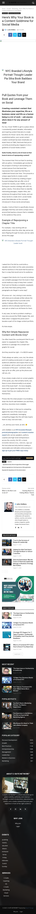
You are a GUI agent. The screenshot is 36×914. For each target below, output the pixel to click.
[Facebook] (10, 35)
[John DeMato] (3, 30)
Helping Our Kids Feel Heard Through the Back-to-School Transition (22, 551)
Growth (9, 8)
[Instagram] (16, 809)
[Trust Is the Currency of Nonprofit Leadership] (7, 542)
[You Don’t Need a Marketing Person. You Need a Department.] (7, 705)
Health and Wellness (5, 554)
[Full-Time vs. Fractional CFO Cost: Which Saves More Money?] (7, 689)
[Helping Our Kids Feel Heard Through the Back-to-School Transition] (7, 552)
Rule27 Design (30, 908)
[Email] (24, 35)
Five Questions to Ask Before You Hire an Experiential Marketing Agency (22, 715)
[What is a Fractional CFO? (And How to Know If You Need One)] (7, 647)
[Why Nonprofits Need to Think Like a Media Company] (7, 725)
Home (3, 8)
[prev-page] (3, 571)
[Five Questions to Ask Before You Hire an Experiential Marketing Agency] (7, 715)
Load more (17, 654)
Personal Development (14, 13)
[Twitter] (15, 35)
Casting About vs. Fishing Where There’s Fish (27, 493)
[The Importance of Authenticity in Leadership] (7, 615)
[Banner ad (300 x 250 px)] (18, 602)
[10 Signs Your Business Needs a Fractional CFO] (7, 625)
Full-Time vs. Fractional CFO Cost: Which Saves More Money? (22, 689)
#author (10, 461)
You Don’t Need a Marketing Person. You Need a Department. (22, 705)
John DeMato (12, 29)
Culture (4, 545)
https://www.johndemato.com (22, 507)
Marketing (15, 8)
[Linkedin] (20, 35)
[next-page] (6, 571)
